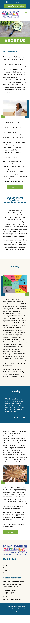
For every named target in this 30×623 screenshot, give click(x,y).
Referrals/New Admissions (15, 6)
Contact (15, 187)
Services (6, 568)
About (5, 565)
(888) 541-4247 (8, 593)
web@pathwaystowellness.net (13, 599)
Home (5, 563)
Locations (6, 570)
